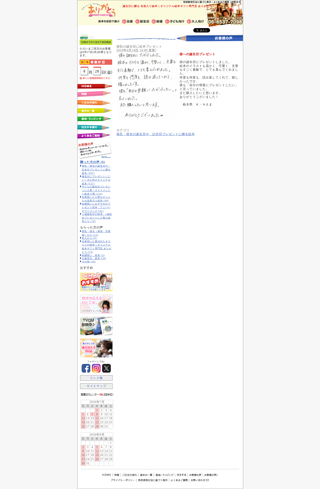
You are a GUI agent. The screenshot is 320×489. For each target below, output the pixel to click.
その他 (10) (89, 261)
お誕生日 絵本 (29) (94, 258)
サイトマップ (96, 386)
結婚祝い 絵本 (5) (93, 255)
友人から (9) (89, 238)
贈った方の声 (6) (92, 162)
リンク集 (96, 378)
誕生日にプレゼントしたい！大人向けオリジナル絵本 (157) (96, 180)
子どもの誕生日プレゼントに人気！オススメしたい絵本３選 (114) (96, 190)
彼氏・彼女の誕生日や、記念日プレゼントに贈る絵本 (155, 134)
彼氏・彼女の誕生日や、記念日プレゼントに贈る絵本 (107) (96, 169)
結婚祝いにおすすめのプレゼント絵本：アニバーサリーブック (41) (96, 207)
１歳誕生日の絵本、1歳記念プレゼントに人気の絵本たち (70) (97, 217)
